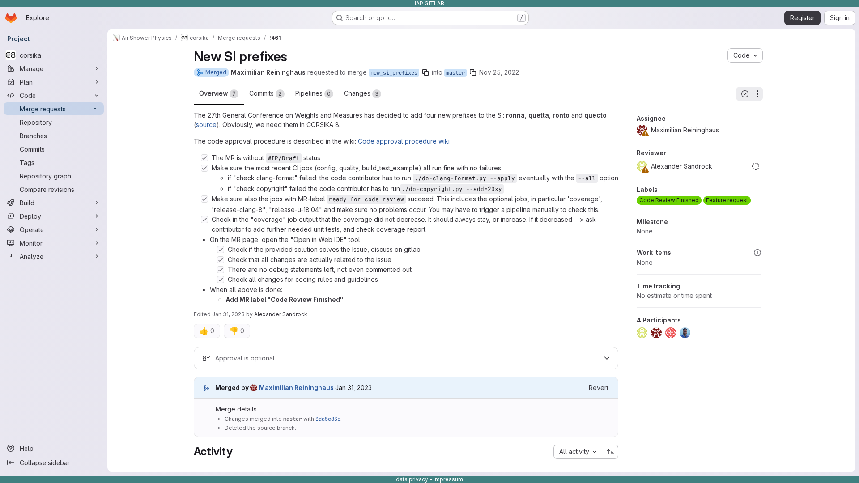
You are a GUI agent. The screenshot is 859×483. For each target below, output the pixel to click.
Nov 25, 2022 (499, 72)
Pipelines (313, 93)
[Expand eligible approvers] (607, 358)
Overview (217, 93)
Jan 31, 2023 (228, 314)
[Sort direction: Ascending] (611, 452)
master (455, 72)
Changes (361, 93)
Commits (265, 93)
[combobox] (578, 452)
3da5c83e (327, 419)
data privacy (412, 479)
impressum (448, 479)
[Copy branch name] (425, 72)
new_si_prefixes (393, 72)
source (206, 124)
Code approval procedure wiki (404, 141)
